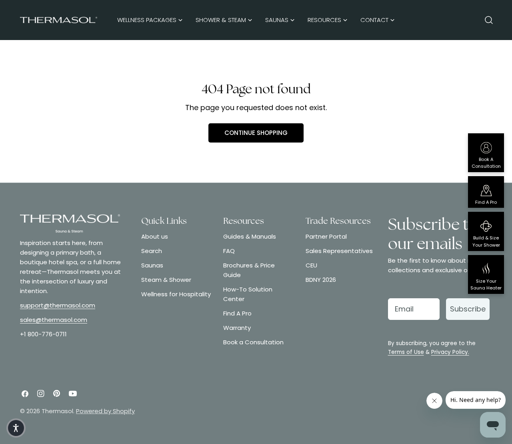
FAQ (229, 251)
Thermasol (57, 411)
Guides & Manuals (249, 236)
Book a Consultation (253, 342)
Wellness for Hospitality (176, 294)
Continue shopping (256, 133)
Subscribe (468, 309)
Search (151, 251)
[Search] (489, 20)
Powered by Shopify (105, 411)
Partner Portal (326, 236)
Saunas (152, 265)
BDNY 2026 (321, 279)
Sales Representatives (339, 251)
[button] (16, 428)
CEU (311, 265)
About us (154, 236)
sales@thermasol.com (53, 319)
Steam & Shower (166, 279)
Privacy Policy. (450, 352)
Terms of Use (406, 352)
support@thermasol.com (57, 305)
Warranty (237, 327)
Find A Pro (237, 313)
